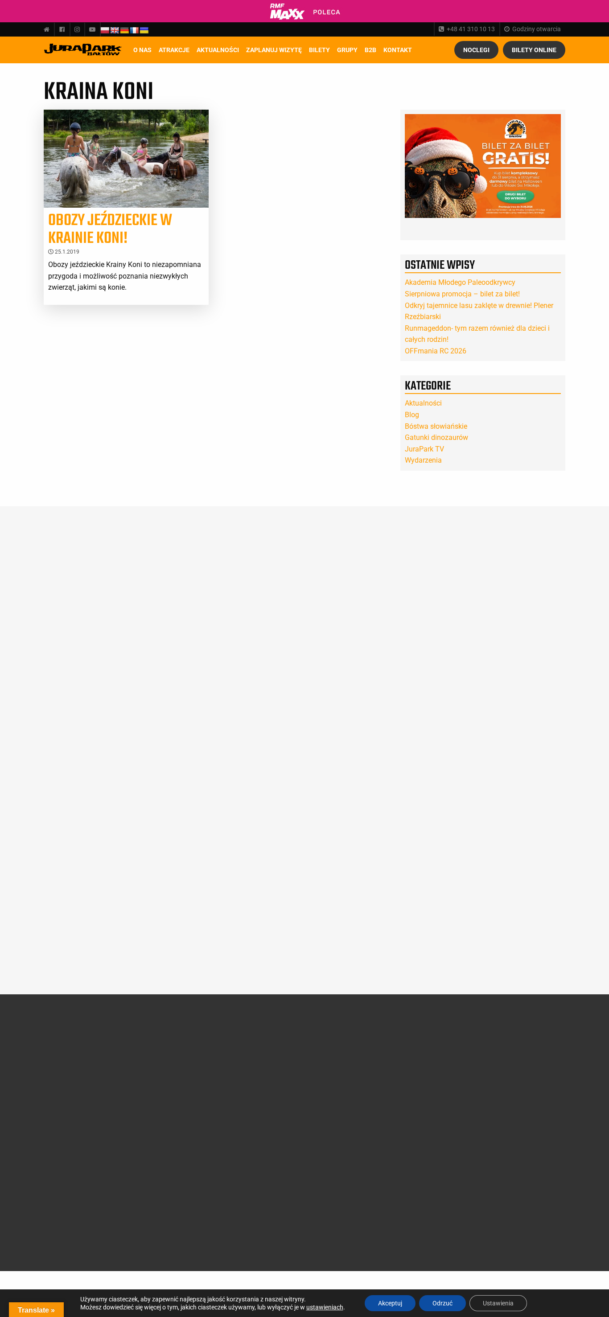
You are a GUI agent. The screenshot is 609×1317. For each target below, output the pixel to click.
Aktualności (218, 49)
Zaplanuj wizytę (274, 49)
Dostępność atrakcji (256, 1057)
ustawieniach (324, 1307)
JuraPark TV (424, 449)
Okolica (239, 1078)
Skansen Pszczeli (163, 1182)
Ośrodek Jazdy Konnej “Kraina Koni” (171, 1158)
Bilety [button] (319, 49)
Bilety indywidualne (344, 1046)
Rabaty (328, 1067)
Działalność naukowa (80, 1046)
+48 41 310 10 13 (471, 29)
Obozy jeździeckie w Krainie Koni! (110, 229)
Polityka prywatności (258, 1195)
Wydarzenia (423, 460)
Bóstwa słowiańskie (436, 426)
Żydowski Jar (158, 1193)
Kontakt (329, 1143)
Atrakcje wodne (161, 1128)
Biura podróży (248, 1142)
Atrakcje (174, 49)
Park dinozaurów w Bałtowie (166, 1049)
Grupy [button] (347, 49)
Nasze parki (66, 1078)
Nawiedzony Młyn (164, 1172)
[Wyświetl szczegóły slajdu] (483, 166)
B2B (370, 49)
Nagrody (62, 1067)
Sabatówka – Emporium (158, 1142)
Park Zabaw (156, 1117)
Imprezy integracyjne (257, 1153)
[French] (134, 30)
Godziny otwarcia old (258, 1046)
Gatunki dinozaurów (436, 437)
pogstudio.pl (541, 1233)
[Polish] (104, 30)
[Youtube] (92, 29)
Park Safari (155, 1090)
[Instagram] (77, 29)
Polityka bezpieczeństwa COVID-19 (251, 1213)
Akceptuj (390, 1303)
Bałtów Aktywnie (163, 1203)
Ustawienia (498, 1303)
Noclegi (476, 49)
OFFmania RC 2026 (435, 351)
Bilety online (534, 49)
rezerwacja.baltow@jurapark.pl (495, 1181)
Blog (412, 414)
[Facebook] (62, 29)
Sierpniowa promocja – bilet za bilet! (462, 294)
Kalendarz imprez (74, 1174)
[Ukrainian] (144, 30)
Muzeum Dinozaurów (169, 1063)
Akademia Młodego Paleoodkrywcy (460, 282)
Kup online (337, 1087)
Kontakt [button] (397, 49)
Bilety (329, 1034)
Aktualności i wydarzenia (75, 1114)
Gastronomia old (252, 1088)
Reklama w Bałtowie (346, 1153)
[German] (124, 30)
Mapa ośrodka (249, 1099)
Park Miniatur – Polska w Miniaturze (167, 1104)
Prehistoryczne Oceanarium (160, 1076)
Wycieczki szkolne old (258, 1131)
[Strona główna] (49, 29)
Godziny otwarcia (536, 29)
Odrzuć (442, 1303)
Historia (61, 1057)
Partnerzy (64, 1088)
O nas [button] (142, 49)
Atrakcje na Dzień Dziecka (163, 1217)
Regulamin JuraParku (259, 1185)
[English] (114, 30)
